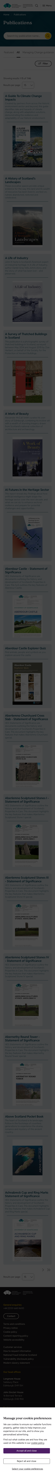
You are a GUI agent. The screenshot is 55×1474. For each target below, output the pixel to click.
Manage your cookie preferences (27, 1418)
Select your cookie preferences (27, 1468)
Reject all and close (26, 1461)
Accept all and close (26, 1450)
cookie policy (37, 1442)
